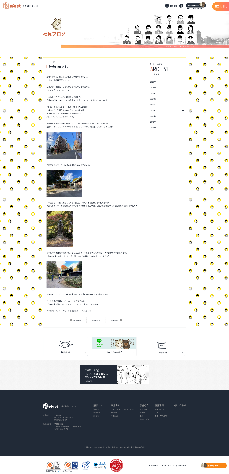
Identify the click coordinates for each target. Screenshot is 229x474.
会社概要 (96, 416)
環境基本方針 (139, 447)
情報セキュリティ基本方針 (95, 447)
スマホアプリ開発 (161, 416)
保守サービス (144, 419)
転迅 (141, 416)
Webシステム (159, 409)
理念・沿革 (96, 413)
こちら (58, 471)
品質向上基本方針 (112, 447)
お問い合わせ (179, 405)
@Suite (142, 413)
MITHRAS (143, 409)
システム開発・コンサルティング (122, 409)
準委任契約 (115, 416)
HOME (168, 46)
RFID (156, 413)
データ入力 (115, 413)
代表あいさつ (97, 409)
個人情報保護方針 (126, 447)
